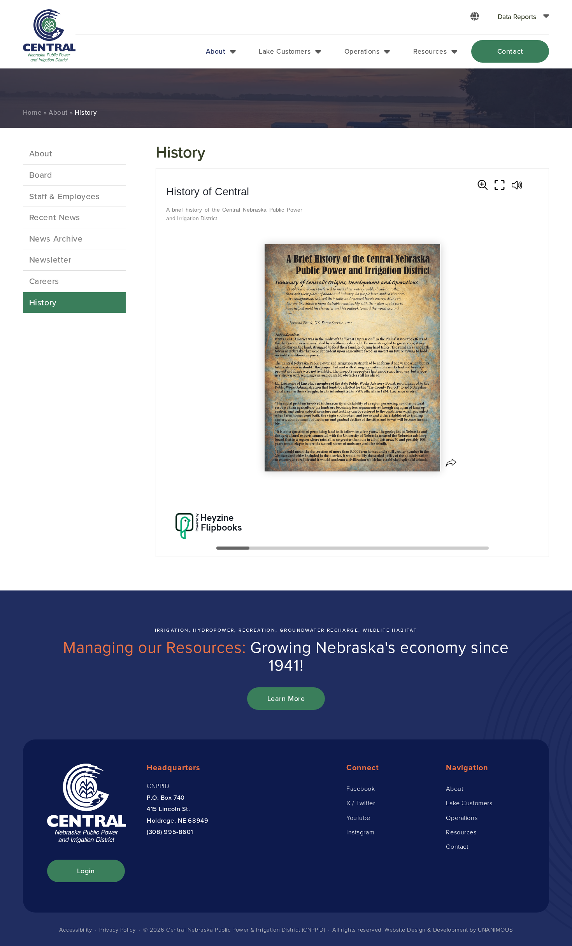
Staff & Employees (64, 196)
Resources (430, 51)
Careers (44, 281)
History (43, 302)
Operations (362, 51)
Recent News (54, 217)
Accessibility (75, 929)
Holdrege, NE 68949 (177, 820)
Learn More (286, 698)
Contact (510, 51)
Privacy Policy (117, 929)
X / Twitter (360, 803)
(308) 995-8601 (170, 831)
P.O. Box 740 (166, 797)
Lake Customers (285, 51)
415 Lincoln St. (168, 808)
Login (86, 871)
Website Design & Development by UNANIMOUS (448, 929)
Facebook (360, 788)
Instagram (360, 832)
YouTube (358, 817)
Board (40, 174)
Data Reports (517, 16)
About (215, 51)
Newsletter (50, 259)
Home (32, 112)
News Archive (56, 238)
